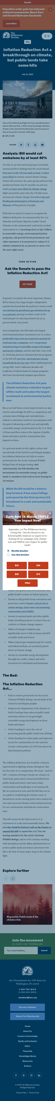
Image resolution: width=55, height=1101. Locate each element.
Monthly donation (19, 551)
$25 (17, 565)
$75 (38, 574)
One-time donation (20, 554)
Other (27, 583)
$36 (38, 565)
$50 (17, 574)
